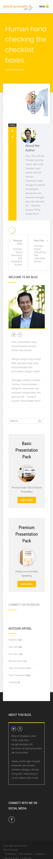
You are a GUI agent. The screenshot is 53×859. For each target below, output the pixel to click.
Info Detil (26, 500)
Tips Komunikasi (17, 668)
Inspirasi (13, 639)
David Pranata (16, 69)
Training (13, 682)
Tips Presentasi (17, 675)
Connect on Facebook (24, 605)
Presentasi (10, 853)
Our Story (14, 654)
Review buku (16, 661)
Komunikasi (25, 853)
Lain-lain (13, 646)
